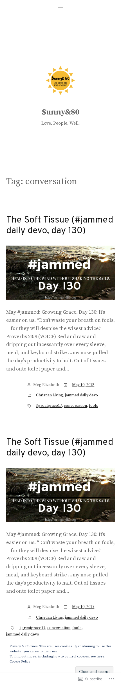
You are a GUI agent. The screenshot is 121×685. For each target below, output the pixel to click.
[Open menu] (60, 6)
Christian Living (49, 395)
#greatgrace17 (49, 405)
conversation (75, 405)
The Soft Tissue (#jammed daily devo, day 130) (59, 226)
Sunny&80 (60, 112)
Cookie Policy (20, 661)
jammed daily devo (81, 395)
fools (93, 405)
